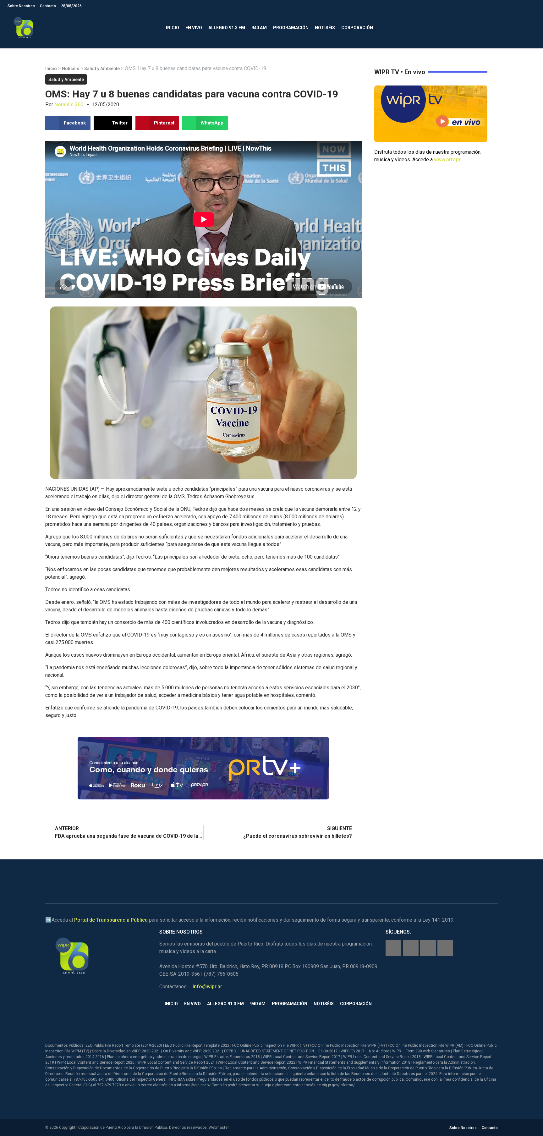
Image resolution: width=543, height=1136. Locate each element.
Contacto (48, 6)
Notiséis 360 (68, 105)
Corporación (357, 27)
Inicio (172, 27)
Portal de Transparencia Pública (111, 920)
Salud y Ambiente (102, 68)
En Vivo (193, 27)
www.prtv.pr (447, 160)
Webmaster (219, 1127)
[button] (530, 28)
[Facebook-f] (393, 948)
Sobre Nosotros (21, 6)
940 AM (259, 27)
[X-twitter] (428, 948)
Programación (291, 27)
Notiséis (325, 27)
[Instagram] (411, 948)
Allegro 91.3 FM (226, 27)
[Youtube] (445, 948)
